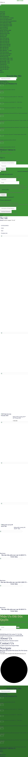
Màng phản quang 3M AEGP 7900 (19, 528)
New (7, 82)
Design (2, 694)
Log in (1, 197)
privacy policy (5, 189)
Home (1, 220)
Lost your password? (22, 171)
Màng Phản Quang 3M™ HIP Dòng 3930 (19, 417)
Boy (7, 694)
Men (5, 82)
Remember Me (4, 171)
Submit (18, 627)
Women (2, 82)
